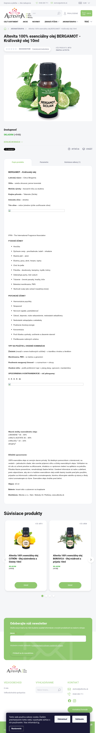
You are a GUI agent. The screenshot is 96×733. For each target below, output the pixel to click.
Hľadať (59, 13)
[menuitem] (12, 21)
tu (38, 722)
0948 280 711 (78, 694)
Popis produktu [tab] (18, 162)
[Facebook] (69, 700)
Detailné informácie (12, 142)
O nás (6, 688)
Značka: (62, 50)
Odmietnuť (62, 719)
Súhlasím (79, 719)
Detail (26, 585)
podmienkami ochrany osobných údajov (47, 646)
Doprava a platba (10, 3)
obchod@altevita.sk (80, 689)
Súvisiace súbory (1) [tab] (72, 162)
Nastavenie (16, 728)
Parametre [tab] (44, 162)
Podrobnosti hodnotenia (40, 49)
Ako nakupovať (26, 3)
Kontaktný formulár (80, 710)
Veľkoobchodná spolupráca (14, 693)
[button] (42, 595)
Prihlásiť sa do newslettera (23, 653)
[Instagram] (74, 700)
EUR (84, 3)
